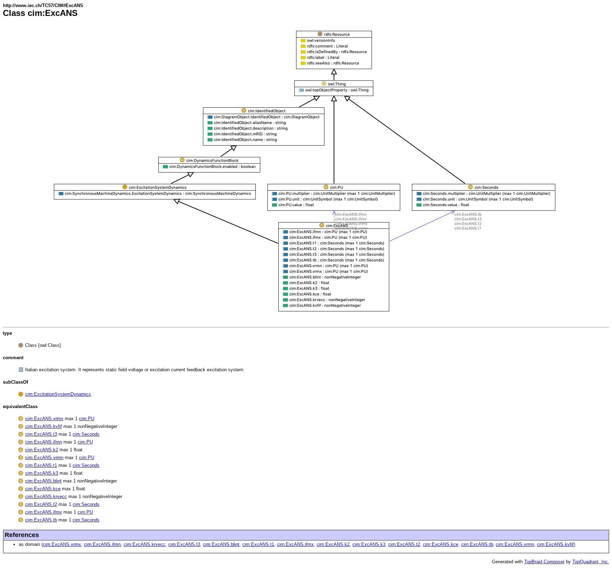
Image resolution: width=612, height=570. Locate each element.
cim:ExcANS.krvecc (46, 496)
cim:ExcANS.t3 (41, 434)
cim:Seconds (86, 434)
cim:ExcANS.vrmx (44, 418)
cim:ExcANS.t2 (41, 504)
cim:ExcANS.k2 (41, 449)
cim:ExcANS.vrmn (44, 457)
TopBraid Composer (544, 561)
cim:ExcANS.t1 (41, 465)
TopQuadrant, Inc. (590, 561)
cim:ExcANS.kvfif (43, 426)
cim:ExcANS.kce (43, 488)
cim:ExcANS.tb (41, 520)
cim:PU (86, 418)
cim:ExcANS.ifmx (43, 512)
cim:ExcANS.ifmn (43, 442)
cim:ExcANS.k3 (41, 473)
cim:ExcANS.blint (43, 481)
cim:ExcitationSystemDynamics (58, 394)
